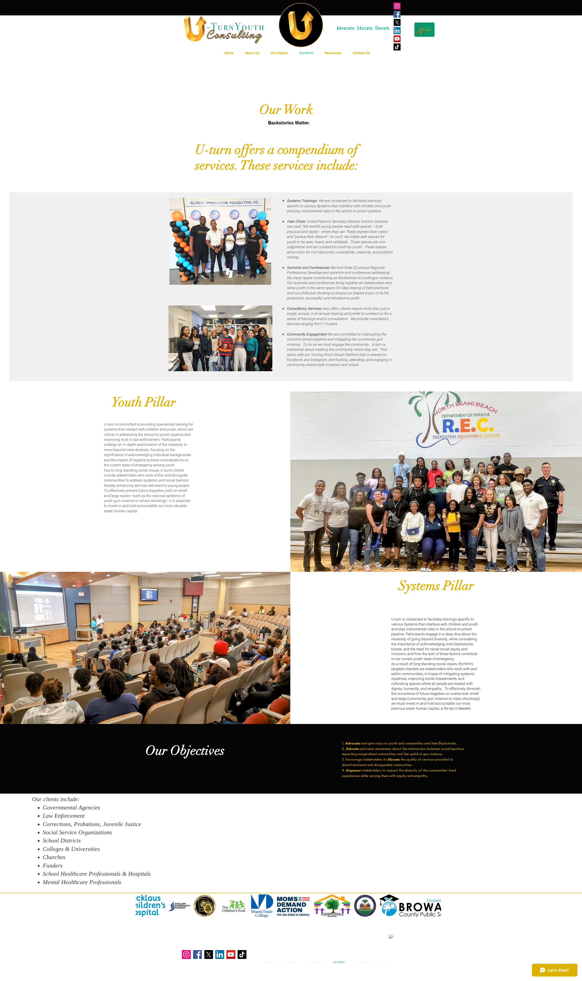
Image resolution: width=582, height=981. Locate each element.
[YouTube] (397, 38)
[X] (397, 22)
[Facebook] (397, 14)
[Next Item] (433, 905)
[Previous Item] (143, 905)
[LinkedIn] (397, 30)
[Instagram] (397, 6)
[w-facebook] (391, 937)
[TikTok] (397, 46)
